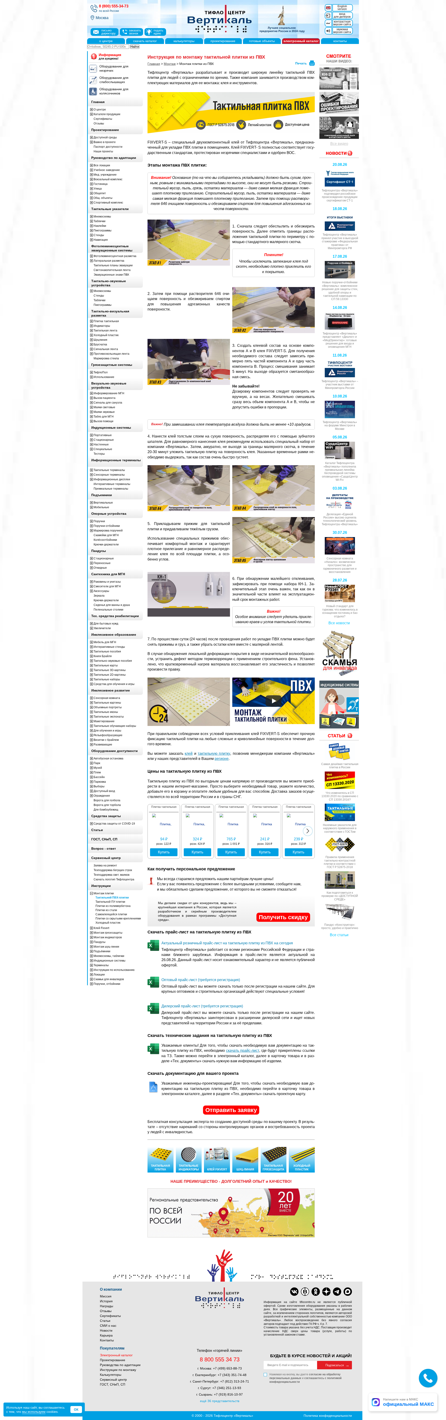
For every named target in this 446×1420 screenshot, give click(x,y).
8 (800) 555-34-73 (113, 6)
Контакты (107, 1340)
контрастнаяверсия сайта (342, 23)
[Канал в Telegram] (337, 1291)
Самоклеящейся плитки (111, 914)
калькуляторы (184, 41)
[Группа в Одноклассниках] (316, 1291)
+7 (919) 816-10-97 (228, 1394)
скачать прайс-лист (242, 1050)
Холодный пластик (107, 922)
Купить (164, 852)
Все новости (339, 623)
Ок (76, 1409)
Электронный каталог (116, 1355)
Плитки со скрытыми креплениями (118, 918)
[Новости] (339, 58)
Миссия (106, 1296)
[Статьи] (339, 735)
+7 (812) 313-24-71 (234, 1381)
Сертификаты (110, 1316)
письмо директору (108, 32)
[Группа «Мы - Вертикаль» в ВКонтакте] (305, 1291)
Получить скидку (283, 917)
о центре (106, 41)
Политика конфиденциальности (328, 1415)
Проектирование (112, 1360)
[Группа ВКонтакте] (294, 1291)
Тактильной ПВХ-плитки (112, 897)
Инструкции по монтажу (118, 1370)
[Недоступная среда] (339, 103)
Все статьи (339, 935)
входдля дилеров (342, 15)
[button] (307, 831)
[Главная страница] (243, 19)
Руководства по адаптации (120, 1365)
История (106, 1301)
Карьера (106, 1335)
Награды (106, 1306)
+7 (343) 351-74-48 (232, 1375)
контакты (340, 41)
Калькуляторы (110, 1375)
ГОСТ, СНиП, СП (112, 1384)
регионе (222, 759)
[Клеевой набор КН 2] (339, 78)
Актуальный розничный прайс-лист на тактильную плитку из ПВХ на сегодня (227, 943)
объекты (262, 41)
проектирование (222, 41)
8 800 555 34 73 (219, 1359)
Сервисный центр (113, 1379)
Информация (110, 56)
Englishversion (342, 8)
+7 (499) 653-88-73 (227, 1368)
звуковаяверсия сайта (342, 31)
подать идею (158, 32)
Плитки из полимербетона (113, 906)
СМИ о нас (108, 1325)
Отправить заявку (231, 1110)
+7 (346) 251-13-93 (226, 1388)
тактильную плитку (214, 753)
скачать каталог (145, 41)
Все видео (339, 144)
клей (189, 753)
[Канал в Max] (348, 1291)
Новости (106, 1330)
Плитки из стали (106, 910)
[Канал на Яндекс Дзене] (326, 1291)
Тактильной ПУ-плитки (110, 901)
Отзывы (106, 1311)
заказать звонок (135, 32)
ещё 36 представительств (219, 1401)
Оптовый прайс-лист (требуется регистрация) (200, 980)
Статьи (105, 1321)
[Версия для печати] (312, 63)
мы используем (34, 1411)
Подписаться (334, 1365)
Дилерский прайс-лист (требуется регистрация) (202, 1006)
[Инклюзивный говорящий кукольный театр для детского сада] (339, 128)
